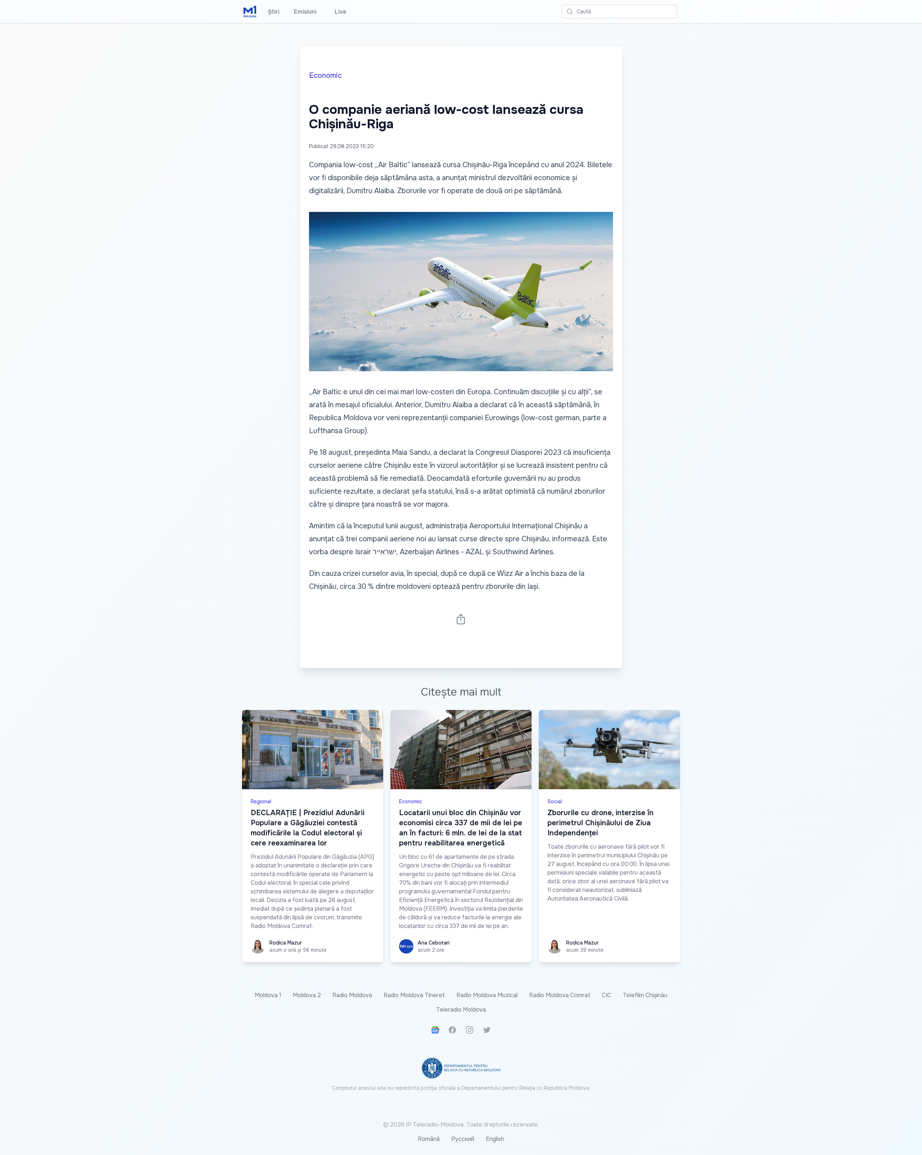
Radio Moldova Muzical (487, 995)
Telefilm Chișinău (645, 995)
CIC (606, 995)
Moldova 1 (268, 995)
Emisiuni (305, 11)
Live (338, 11)
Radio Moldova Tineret (414, 995)
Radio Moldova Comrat (559, 995)
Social (554, 801)
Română (429, 1139)
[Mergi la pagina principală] (250, 11)
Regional (261, 801)
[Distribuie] (461, 618)
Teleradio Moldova (461, 1009)
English (495, 1139)
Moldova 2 (307, 995)
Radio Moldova (352, 995)
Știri (273, 11)
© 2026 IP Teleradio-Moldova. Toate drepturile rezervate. (461, 1124)
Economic (325, 75)
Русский (462, 1139)
